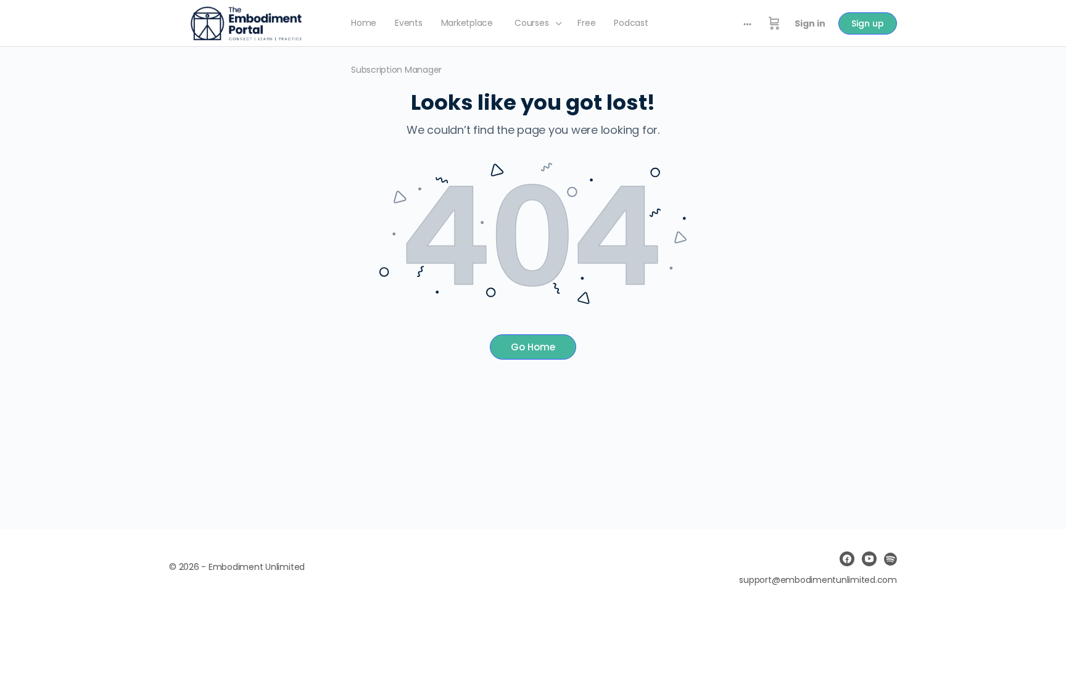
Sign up (867, 23)
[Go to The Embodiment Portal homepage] (246, 22)
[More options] (747, 23)
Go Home (533, 346)
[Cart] (774, 23)
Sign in (810, 23)
